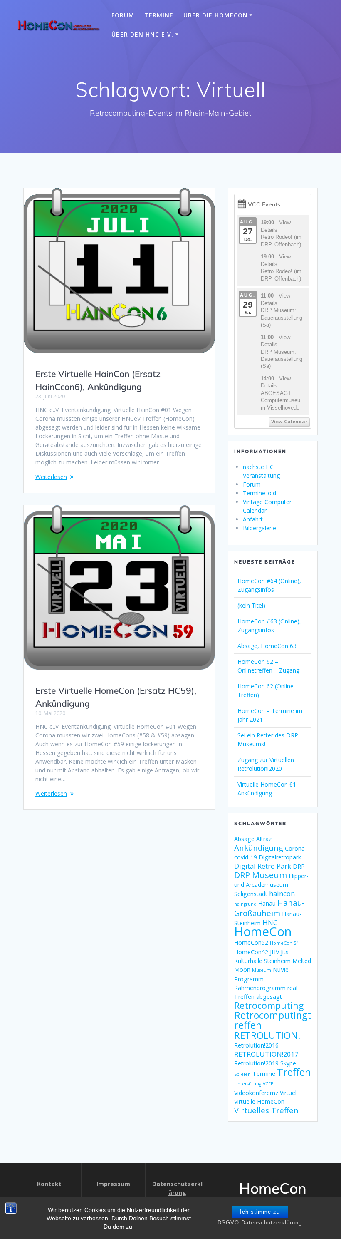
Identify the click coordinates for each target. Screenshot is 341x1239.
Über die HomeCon (215, 15)
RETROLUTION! (267, 1035)
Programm (249, 979)
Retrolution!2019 (256, 1063)
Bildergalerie (259, 528)
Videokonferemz (256, 1093)
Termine (158, 15)
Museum (261, 970)
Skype (288, 1063)
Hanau (267, 903)
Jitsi (285, 952)
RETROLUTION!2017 (266, 1054)
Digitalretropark (280, 857)
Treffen (294, 1072)
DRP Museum (260, 875)
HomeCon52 (251, 942)
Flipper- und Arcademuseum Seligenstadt (271, 885)
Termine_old (259, 493)
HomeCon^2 (251, 952)
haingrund (245, 904)
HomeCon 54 (284, 943)
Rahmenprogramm (260, 988)
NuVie (281, 969)
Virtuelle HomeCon (259, 1101)
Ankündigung (258, 847)
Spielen (242, 1074)
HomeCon (263, 931)
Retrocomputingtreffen (272, 1020)
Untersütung (247, 1084)
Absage (244, 839)
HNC (269, 922)
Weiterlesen (51, 477)
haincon (282, 893)
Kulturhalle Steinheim (262, 961)
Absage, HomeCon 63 (267, 646)
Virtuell (289, 1093)
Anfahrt (253, 519)
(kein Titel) (251, 605)
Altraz (264, 839)
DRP (299, 866)
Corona (295, 848)
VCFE (268, 1084)
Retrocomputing (269, 1005)
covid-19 (245, 857)
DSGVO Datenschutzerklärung (259, 1222)
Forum (122, 15)
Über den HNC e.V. (142, 34)
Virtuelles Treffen (266, 1110)
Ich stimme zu (260, 1212)
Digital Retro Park (262, 866)
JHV (274, 952)
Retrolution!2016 (256, 1045)
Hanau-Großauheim (269, 907)
